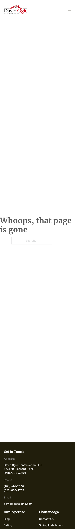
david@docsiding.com (18, 503)
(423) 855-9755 (14, 490)
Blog (7, 519)
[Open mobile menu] (69, 9)
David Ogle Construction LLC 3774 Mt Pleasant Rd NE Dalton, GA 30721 (23, 469)
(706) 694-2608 (14, 486)
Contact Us (46, 519)
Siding (8, 525)
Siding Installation (51, 525)
